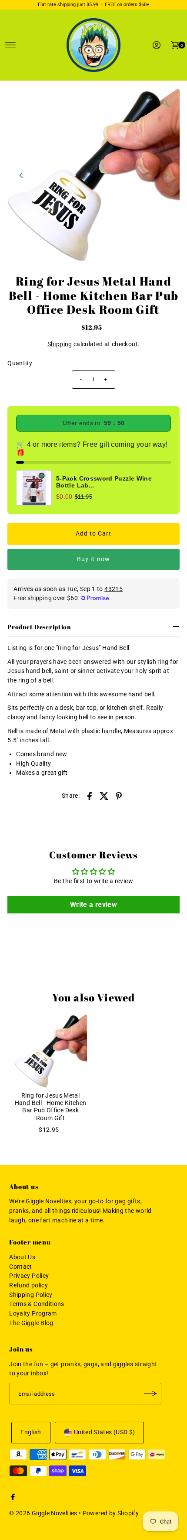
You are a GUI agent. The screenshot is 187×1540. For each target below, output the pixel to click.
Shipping (59, 344)
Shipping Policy (30, 1295)
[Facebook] (13, 1497)
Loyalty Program (33, 1313)
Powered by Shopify (111, 1513)
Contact (20, 1266)
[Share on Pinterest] (118, 795)
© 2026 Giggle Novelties (43, 1513)
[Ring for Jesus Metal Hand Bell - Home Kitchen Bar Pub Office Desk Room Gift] (50, 1050)
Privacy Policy (29, 1276)
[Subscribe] (150, 1393)
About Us (22, 1257)
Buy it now (93, 559)
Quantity (19, 363)
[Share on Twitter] (104, 795)
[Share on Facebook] (89, 795)
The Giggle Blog (31, 1323)
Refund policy (28, 1285)
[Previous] (21, 175)
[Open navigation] (10, 45)
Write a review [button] (93, 904)
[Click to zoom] (165, 103)
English (30, 1432)
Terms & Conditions (36, 1304)
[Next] (165, 175)
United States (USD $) (104, 1432)
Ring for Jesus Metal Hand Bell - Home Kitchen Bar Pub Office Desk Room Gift (51, 1107)
